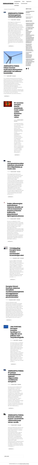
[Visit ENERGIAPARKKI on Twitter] (26, 68)
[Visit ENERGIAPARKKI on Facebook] (28, 68)
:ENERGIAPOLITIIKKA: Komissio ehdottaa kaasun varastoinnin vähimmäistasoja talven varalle (16, 418)
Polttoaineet (16, 3)
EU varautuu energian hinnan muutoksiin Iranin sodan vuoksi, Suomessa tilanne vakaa (18, 110)
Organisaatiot (28, 1)
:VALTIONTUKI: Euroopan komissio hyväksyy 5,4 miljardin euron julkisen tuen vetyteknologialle (17, 332)
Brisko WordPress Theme (24, 463)
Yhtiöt (23, 1)
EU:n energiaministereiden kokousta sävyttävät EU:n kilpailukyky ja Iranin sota (15, 165)
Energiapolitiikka (17, 1)
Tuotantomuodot (24, 3)
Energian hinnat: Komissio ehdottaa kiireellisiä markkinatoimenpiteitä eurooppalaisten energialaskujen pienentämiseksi (15, 291)
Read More (17, 154)
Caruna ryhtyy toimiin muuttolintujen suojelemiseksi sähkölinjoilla (29, 55)
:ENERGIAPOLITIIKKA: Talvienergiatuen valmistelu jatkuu (16, 15)
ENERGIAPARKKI (8, 3)
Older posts (6, 456)
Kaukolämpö (16, 5)
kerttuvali (18, 19)
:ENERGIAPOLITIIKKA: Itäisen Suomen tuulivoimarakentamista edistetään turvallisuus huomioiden (13, 69)
